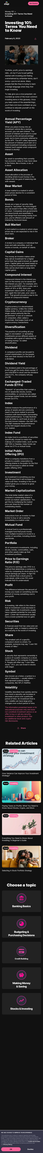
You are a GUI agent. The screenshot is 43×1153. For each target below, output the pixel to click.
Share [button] (23, 728)
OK (11, 1149)
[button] (35, 38)
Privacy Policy (7, 1144)
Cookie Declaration (34, 1141)
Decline (30, 1149)
